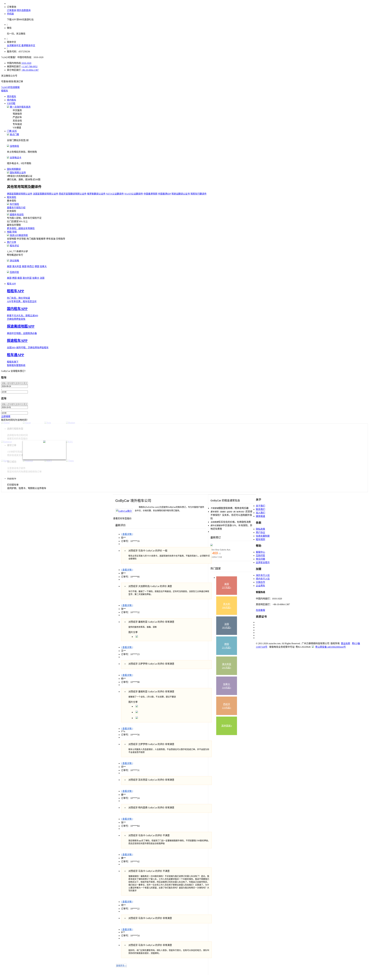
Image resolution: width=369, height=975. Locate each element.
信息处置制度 (263, 536)
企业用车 (260, 585)
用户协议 (260, 532)
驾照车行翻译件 (198, 194)
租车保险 (11, 197)
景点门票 (14, 134)
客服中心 (260, 552)
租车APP (11, 283)
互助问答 (14, 272)
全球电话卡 (15, 157)
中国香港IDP (164, 194)
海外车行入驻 (263, 575)
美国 (9, 266)
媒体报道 (260, 516)
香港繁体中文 (28, 45)
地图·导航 (12, 232)
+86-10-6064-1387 (30, 70)
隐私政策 (260, 529)
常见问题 (260, 559)
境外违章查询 (24, 10)
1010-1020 (26, 63)
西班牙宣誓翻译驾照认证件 (72, 194)
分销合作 (260, 582)
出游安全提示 (263, 562)
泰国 (24, 266)
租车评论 (14, 245)
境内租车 (11, 100)
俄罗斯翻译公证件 (96, 194)
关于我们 (260, 506)
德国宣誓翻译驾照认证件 (19, 194)
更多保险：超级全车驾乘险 (21, 228)
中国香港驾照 (150, 194)
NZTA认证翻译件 (115, 194)
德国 (37, 266)
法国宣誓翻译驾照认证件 (45, 194)
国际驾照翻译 (14, 169)
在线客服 (260, 610)
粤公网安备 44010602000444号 (330, 647)
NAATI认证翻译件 (133, 194)
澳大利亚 (16, 266)
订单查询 (11, 10)
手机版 (10, 14)
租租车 (4, 91)
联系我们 (260, 509)
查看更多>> (121, 965)
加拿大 (43, 266)
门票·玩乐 (12, 131)
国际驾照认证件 (18, 172)
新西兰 (30, 266)
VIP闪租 (11, 103)
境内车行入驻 (263, 579)
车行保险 (14, 204)
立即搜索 (5, 416)
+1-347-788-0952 (29, 66)
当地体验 (14, 146)
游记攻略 (14, 260)
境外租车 (11, 96)
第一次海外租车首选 (20, 107)
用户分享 (11, 242)
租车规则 (260, 539)
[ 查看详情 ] (127, 534)
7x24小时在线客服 (10, 87)
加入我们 (260, 512)
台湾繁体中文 (14, 45)
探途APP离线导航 (19, 235)
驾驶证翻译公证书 (180, 194)
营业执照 (345, 643)
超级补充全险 (17, 214)
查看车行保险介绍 (16, 207)
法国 (42, 278)
